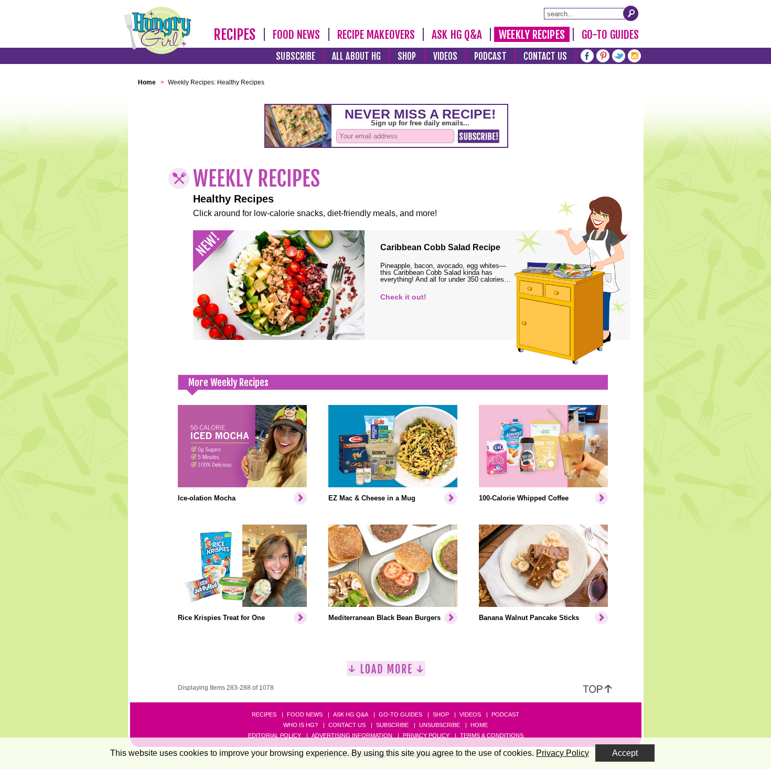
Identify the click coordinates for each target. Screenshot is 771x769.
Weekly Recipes (531, 34)
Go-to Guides (400, 714)
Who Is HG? (300, 725)
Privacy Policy (426, 735)
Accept (625, 753)
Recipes (234, 35)
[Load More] (386, 673)
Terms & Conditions (491, 735)
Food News (296, 34)
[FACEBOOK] (587, 55)
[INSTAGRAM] (634, 55)
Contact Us (545, 56)
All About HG (356, 56)
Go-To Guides (610, 34)
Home (479, 725)
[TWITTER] (618, 55)
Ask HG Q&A (457, 34)
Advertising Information (352, 735)
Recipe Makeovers (376, 34)
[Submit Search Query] (631, 13)
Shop (407, 56)
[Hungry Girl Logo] (157, 30)
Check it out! (403, 297)
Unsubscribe (439, 725)
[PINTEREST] (602, 55)
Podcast (490, 56)
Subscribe (295, 56)
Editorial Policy (274, 735)
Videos (445, 56)
